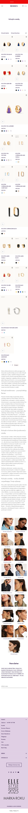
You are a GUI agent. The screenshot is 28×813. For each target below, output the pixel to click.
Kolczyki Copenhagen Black (9, 228)
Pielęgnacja (3, 736)
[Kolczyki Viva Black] (20, 61)
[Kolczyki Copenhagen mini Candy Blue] (16, 162)
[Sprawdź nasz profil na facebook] (9, 772)
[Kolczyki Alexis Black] (2, 88)
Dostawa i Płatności (5, 728)
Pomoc (3, 719)
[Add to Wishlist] (12, 37)
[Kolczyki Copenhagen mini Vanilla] (4, 193)
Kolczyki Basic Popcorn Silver (9, 328)
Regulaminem (9, 705)
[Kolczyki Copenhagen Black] (16, 191)
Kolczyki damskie (5, 33)
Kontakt (3, 725)
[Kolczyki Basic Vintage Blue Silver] (4, 332)
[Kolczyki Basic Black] (18, 292)
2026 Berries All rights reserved (14, 806)
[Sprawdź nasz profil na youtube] (18, 772)
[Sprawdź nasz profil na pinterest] (16, 772)
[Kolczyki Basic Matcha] (22, 292)
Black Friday (4, 747)
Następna (16, 365)
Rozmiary (3, 739)
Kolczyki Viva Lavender (7, 126)
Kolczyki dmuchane (15, 33)
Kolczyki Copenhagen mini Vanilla (20, 155)
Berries (3, 753)
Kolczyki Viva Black (6, 54)
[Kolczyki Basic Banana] (16, 292)
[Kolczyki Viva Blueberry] (6, 59)
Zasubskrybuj (23, 686)
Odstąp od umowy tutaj (14, 765)
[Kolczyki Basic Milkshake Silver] (2, 332)
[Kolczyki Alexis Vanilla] (6, 88)
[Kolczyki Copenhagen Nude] (4, 233)
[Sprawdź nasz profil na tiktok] (13, 772)
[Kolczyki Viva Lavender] (8, 59)
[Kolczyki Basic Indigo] (20, 292)
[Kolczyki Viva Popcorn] (4, 59)
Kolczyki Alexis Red (6, 83)
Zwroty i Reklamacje (5, 731)
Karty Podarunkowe (5, 734)
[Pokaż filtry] (26, 33)
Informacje (4, 757)
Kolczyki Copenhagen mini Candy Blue (6, 186)
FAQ (2, 742)
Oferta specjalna (5, 745)
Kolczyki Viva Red (6, 285)
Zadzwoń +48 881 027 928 (8, 722)
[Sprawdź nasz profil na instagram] (11, 772)
